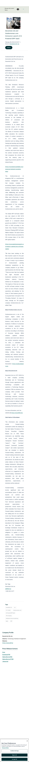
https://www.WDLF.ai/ (17, 413)
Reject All (14, 755)
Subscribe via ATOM (7, 659)
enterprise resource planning (12, 618)
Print (3, 652)
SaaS (7, 621)
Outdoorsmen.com (17, 610)
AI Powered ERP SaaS (10, 613)
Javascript (5, 661)
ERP (11, 621)
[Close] (27, 741)
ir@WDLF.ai (8, 589)
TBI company (9, 615)
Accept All (14, 759)
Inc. (15, 607)
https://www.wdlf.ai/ (7, 643)
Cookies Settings (14, 750)
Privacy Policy (5, 747)
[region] (14, 750)
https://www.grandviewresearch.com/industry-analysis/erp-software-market (14, 247)
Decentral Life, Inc (14, 44)
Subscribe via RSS (7, 657)
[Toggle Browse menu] (23, 9)
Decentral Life (9, 607)
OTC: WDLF (8, 610)
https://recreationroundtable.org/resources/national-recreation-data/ (14, 169)
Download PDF (6, 654)
